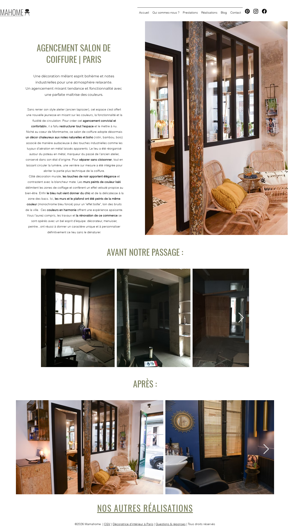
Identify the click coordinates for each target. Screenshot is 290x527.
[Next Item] (241, 317)
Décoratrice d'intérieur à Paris (133, 524)
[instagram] (256, 11)
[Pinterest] (247, 11)
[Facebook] (264, 11)
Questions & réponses (171, 524)
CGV (107, 524)
